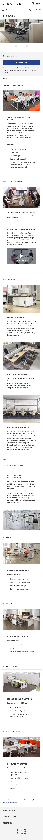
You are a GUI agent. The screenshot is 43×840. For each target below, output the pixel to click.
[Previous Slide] (16, 45)
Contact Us (21, 833)
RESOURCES (7, 823)
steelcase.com (11, 802)
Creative (23, 835)
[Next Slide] (27, 45)
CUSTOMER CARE (9, 816)
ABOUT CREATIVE (9, 810)
